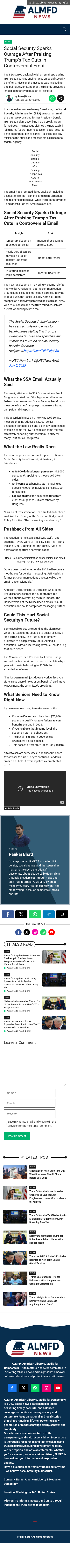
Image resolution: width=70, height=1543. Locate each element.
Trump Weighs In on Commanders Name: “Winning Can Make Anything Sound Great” (47, 1301)
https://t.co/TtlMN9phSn (41, 351)
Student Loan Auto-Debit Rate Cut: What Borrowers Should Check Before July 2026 (47, 1174)
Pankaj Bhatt (24, 96)
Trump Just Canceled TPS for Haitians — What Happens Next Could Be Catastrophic (45, 1280)
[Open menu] (35, 1522)
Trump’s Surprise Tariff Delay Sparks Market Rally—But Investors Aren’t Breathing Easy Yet (21, 983)
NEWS (7, 952)
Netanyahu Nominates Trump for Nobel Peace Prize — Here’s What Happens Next (22, 1004)
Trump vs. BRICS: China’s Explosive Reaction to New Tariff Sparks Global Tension (21, 1024)
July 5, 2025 (17, 365)
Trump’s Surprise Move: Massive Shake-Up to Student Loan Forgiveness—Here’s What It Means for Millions (22, 960)
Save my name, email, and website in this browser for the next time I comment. (32, 1123)
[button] (64, 29)
